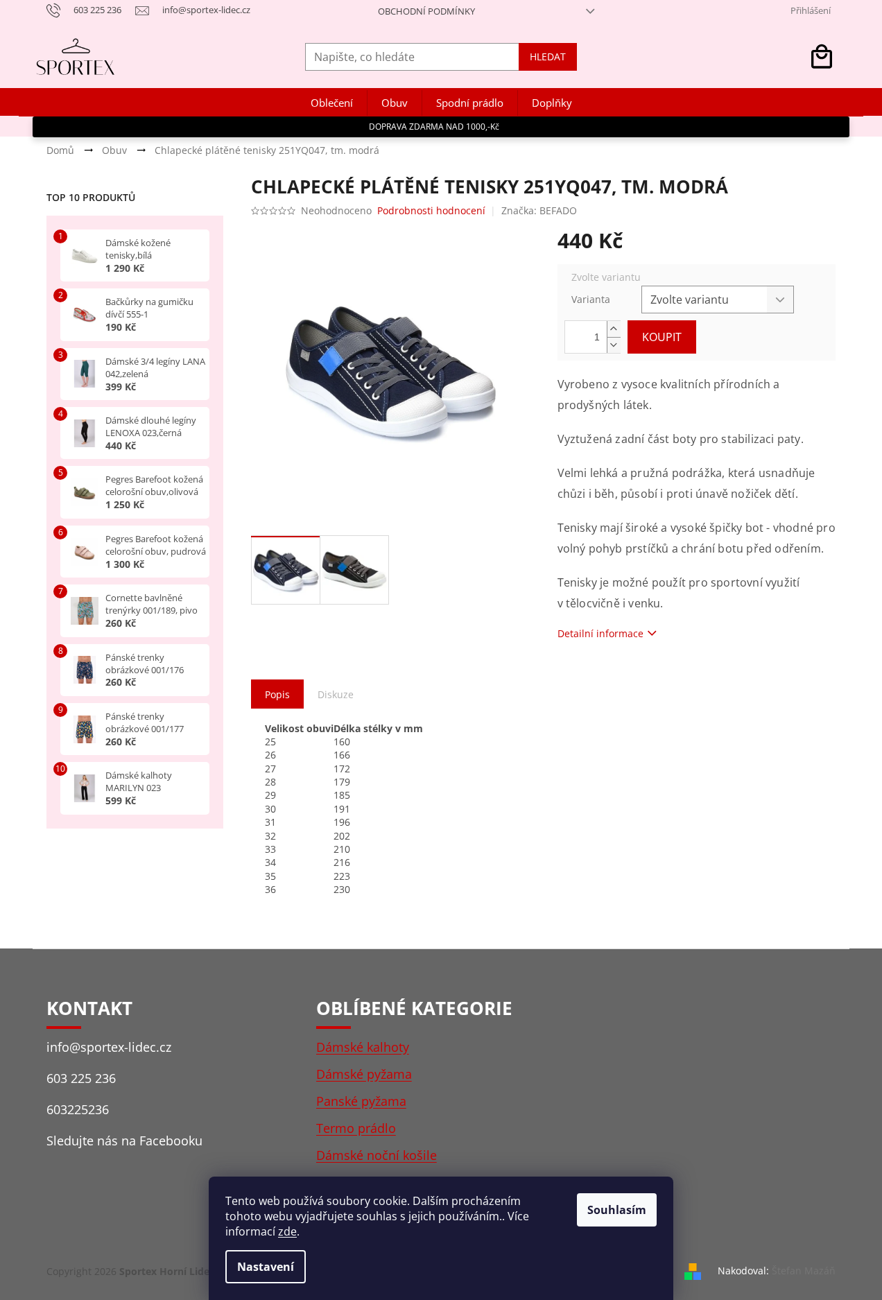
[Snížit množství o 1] (614, 345)
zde (287, 1231)
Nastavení (265, 1266)
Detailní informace (600, 633)
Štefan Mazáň (804, 1270)
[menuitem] (332, 103)
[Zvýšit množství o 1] (614, 329)
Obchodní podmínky (426, 11)
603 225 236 (81, 1078)
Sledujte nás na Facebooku (124, 1140)
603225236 (77, 1109)
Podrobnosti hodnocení (431, 210)
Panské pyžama (361, 1101)
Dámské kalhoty (362, 1047)
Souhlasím (616, 1209)
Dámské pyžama (364, 1074)
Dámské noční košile (376, 1155)
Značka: (539, 210)
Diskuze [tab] (336, 694)
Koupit (662, 337)
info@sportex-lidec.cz (108, 1047)
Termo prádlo (356, 1128)
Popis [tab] (277, 694)
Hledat (548, 56)
